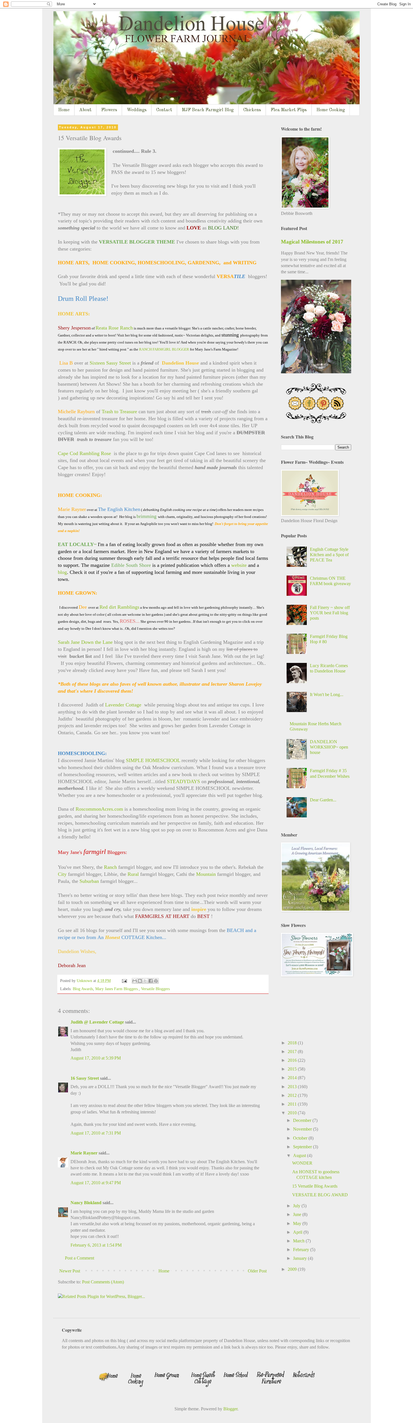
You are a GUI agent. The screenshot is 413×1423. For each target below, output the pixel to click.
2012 (293, 1095)
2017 (293, 1051)
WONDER (302, 1163)
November (303, 1129)
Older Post (257, 1271)
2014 (293, 1077)
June (297, 1214)
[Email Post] (124, 980)
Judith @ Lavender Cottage (97, 1022)
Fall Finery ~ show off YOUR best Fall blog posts (330, 612)
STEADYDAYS (183, 781)
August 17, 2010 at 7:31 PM (96, 1133)
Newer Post (69, 1271)
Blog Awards (83, 988)
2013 (293, 1086)
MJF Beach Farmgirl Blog (208, 110)
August (300, 1155)
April (298, 1232)
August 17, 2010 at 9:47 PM (96, 1182)
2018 (293, 1042)
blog (62, 572)
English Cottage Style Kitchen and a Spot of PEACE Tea (329, 554)
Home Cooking (330, 110)
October (300, 1138)
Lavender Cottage (123, 705)
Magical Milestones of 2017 (312, 242)
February (301, 1249)
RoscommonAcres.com (99, 809)
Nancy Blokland (86, 1202)
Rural (133, 874)
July (297, 1205)
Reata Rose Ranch (114, 328)
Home (64, 110)
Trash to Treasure (119, 411)
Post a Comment (79, 1258)
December (302, 1120)
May (297, 1223)
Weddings (137, 110)
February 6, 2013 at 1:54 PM (96, 1245)
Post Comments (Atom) (103, 1281)
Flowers (109, 110)
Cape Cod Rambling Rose (84, 453)
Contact (164, 110)
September (303, 1146)
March (299, 1240)
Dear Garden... (323, 799)
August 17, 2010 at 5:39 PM (96, 1058)
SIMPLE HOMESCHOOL (153, 760)
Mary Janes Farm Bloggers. (117, 988)
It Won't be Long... (326, 694)
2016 (293, 1060)
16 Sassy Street (85, 1078)
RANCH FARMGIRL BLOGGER (164, 349)
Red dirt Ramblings (119, 607)
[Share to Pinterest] (156, 981)
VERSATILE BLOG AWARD (320, 1194)
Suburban (89, 881)
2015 (293, 1069)
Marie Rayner (84, 1153)
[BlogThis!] (140, 981)
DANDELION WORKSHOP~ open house (329, 747)
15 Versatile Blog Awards (314, 1186)
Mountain (206, 874)
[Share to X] (145, 981)
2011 (293, 1104)
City (62, 874)
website (239, 565)
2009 (293, 1269)
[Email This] (134, 981)
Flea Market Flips (289, 110)
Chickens (252, 110)
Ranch (110, 867)
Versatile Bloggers (155, 988)
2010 (293, 1112)
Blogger (230, 1408)
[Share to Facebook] (150, 981)
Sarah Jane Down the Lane (85, 642)
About (85, 110)
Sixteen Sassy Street (110, 363)
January (300, 1258)
